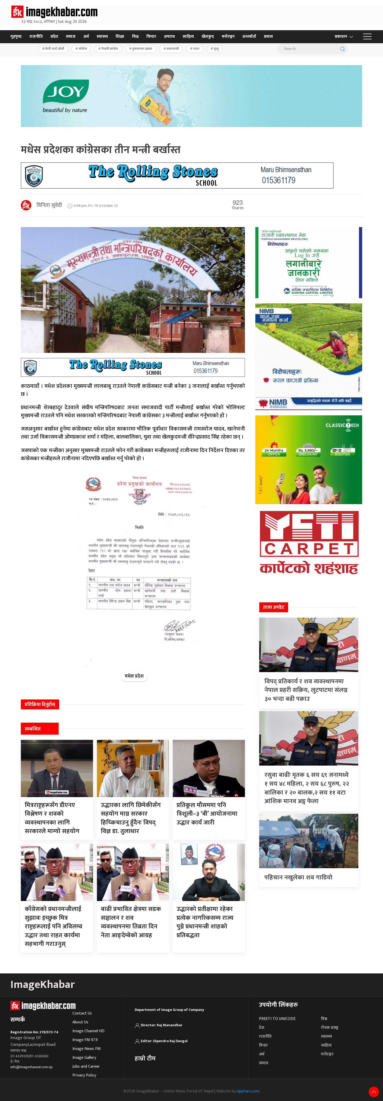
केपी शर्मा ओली (54, 49)
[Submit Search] (342, 49)
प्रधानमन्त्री (172, 49)
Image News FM (86, 1048)
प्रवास (268, 36)
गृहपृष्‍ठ (16, 36)
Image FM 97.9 (85, 1039)
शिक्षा (120, 36)
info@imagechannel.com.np (31, 1067)
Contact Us (82, 1013)
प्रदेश (54, 36)
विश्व (135, 36)
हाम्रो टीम (145, 1058)
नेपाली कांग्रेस (109, 49)
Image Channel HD (88, 1031)
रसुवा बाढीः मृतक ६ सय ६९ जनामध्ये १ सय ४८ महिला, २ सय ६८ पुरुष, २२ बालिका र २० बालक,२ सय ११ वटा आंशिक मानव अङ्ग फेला (306, 788)
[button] (367, 36)
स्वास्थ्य (102, 36)
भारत (196, 49)
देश (261, 1027)
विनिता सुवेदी (49, 205)
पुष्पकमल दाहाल (142, 49)
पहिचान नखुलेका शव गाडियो (298, 877)
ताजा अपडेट (273, 607)
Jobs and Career (86, 1066)
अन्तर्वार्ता (249, 36)
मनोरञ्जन (228, 36)
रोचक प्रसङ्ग (329, 1027)
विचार (151, 36)
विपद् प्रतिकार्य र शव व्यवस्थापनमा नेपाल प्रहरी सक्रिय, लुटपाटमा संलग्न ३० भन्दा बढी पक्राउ (306, 690)
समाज (71, 36)
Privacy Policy (84, 1075)
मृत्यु (216, 49)
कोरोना (83, 49)
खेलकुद (208, 36)
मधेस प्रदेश (134, 676)
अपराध (169, 36)
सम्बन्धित (33, 729)
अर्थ (86, 36)
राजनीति (36, 36)
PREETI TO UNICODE (277, 1018)
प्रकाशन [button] (341, 36)
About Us (80, 1022)
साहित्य (188, 36)
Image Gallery (84, 1057)
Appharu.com (248, 1091)
